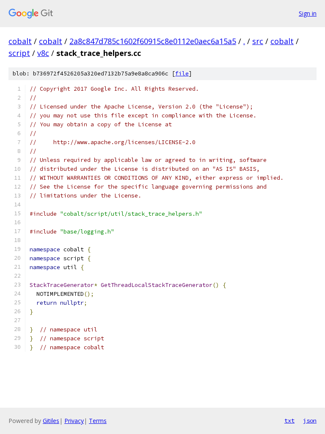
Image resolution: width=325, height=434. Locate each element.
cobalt (20, 41)
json (310, 420)
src (257, 41)
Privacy (74, 421)
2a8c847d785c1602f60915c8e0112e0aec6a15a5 (152, 41)
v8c (43, 53)
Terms (98, 421)
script (19, 53)
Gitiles (51, 421)
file (182, 73)
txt (289, 420)
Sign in (308, 13)
